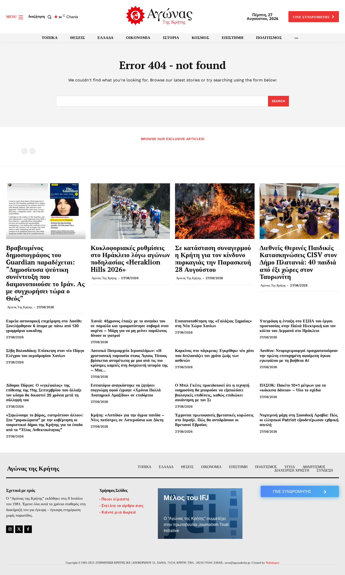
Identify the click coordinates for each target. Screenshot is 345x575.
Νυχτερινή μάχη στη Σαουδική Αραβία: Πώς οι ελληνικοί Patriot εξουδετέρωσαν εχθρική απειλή (299, 420)
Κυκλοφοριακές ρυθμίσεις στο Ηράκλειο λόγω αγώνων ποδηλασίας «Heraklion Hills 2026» (130, 258)
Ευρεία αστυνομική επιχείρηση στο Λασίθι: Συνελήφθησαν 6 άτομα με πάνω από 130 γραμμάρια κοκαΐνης (44, 326)
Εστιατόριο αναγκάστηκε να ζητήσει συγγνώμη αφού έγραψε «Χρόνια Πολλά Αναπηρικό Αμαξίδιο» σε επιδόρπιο (126, 390)
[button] (41, 16)
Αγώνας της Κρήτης (19, 307)
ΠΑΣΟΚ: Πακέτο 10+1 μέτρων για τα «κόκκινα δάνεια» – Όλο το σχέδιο (293, 387)
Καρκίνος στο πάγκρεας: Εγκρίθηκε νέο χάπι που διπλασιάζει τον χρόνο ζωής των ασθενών (214, 355)
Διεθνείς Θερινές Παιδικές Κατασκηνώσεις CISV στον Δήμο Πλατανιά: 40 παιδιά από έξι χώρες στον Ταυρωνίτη (298, 262)
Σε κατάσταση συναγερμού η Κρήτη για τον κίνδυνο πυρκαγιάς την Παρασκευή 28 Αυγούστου (213, 258)
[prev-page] (24, 151)
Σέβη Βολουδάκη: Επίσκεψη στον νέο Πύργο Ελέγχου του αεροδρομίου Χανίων (45, 353)
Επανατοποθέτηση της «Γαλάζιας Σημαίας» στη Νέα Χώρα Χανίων (213, 323)
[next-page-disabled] (32, 151)
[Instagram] (10, 529)
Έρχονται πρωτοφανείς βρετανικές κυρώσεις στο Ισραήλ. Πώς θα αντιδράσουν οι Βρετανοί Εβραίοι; (214, 420)
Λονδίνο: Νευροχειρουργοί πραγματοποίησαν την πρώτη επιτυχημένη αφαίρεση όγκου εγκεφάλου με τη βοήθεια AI (299, 355)
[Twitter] (19, 529)
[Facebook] (28, 529)
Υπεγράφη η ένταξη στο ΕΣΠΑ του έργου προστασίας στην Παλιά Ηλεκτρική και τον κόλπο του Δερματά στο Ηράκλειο (298, 326)
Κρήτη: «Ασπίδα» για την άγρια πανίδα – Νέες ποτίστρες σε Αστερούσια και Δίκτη (127, 417)
